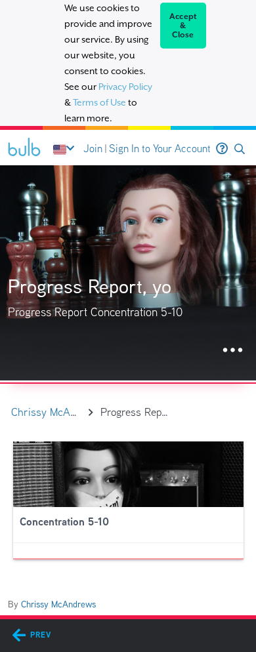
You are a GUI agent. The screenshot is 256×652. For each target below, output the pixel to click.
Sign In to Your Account (160, 148)
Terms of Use (99, 102)
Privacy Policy (125, 86)
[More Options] (232, 350)
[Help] (222, 149)
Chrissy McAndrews (58, 604)
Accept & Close (183, 25)
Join (92, 148)
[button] (239, 149)
